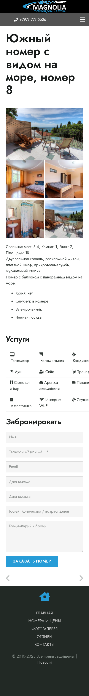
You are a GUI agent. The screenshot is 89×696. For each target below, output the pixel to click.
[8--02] (25, 219)
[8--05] (64, 179)
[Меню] (82, 19)
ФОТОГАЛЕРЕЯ (45, 629)
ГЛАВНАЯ (44, 613)
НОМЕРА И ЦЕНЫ (44, 621)
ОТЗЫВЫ (44, 637)
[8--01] (64, 219)
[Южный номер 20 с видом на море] (63, 578)
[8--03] (25, 179)
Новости (44, 662)
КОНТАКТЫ (44, 644)
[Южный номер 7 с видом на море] (25, 578)
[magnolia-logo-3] (44, 6)
